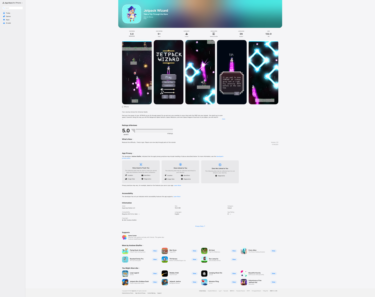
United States (202, 290)
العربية (220, 290)
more (223, 119)
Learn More (177, 185)
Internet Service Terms (127, 293)
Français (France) (240, 290)
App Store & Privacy (140, 293)
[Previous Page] (120, 278)
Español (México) (212, 290)
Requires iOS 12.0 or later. (130, 214)
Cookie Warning (151, 293)
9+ (228, 214)
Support (159, 293)
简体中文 (232, 290)
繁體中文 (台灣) (273, 290)
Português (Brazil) (256, 290)
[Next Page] (280, 278)
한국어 (248, 290)
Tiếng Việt (265, 290)
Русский (226, 290)
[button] (13, 13)
